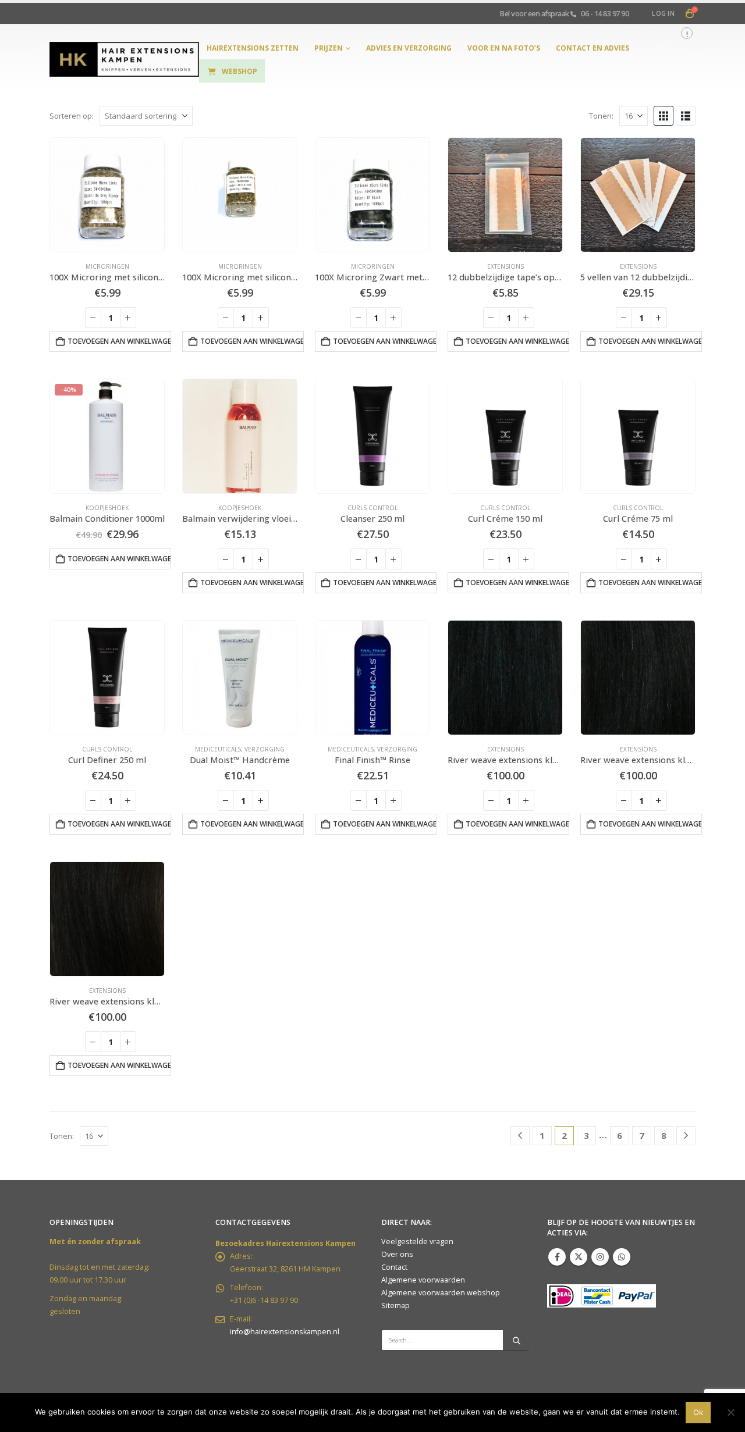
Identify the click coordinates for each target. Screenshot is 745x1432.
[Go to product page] (107, 195)
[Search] (516, 1340)
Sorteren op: (71, 116)
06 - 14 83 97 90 (605, 13)
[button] (663, 116)
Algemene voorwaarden (423, 1280)
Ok (698, 1412)
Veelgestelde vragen (417, 1241)
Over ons (397, 1254)
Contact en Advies (592, 48)
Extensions (505, 266)
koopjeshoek (107, 508)
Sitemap (395, 1305)
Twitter (578, 1257)
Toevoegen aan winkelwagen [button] (119, 341)
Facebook (557, 1257)
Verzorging (264, 749)
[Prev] (520, 1135)
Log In (663, 13)
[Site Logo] (124, 59)
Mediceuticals (218, 749)
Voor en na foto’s (503, 48)
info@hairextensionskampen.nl (284, 1332)
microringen (107, 266)
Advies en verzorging (409, 48)
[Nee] (730, 1412)
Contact (394, 1267)
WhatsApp (621, 1257)
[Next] (686, 1135)
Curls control (372, 508)
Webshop (239, 71)
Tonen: (601, 116)
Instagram (600, 1257)
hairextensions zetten (253, 48)
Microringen (373, 266)
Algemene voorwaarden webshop (440, 1293)
